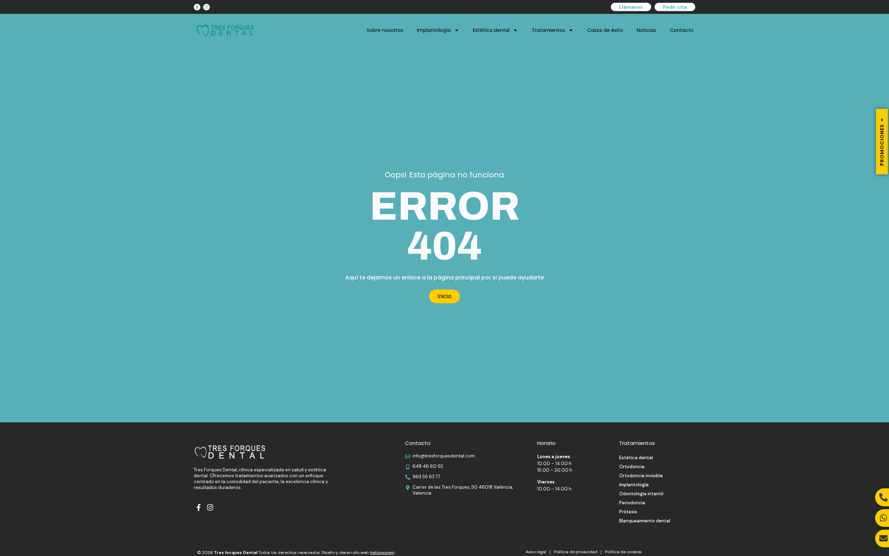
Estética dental (491, 30)
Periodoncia (632, 503)
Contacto (681, 30)
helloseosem (382, 552)
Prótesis (628, 512)
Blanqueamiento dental (644, 521)
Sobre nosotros (385, 30)
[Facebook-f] (197, 7)
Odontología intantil (641, 494)
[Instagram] (206, 7)
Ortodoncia (632, 467)
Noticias (646, 30)
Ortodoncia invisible (641, 476)
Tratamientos (548, 30)
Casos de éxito (605, 30)
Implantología (434, 30)
